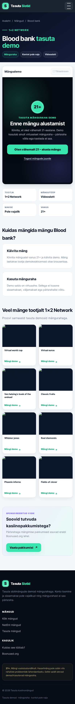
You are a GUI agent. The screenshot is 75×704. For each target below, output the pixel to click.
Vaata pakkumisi (24, 547)
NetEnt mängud (11, 624)
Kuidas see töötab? (13, 647)
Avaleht (6, 20)
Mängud (19, 20)
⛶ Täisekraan (60, 71)
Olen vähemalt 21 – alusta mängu (37, 149)
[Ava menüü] (69, 6)
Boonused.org (10, 653)
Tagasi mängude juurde (37, 158)
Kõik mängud (10, 618)
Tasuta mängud (11, 631)
